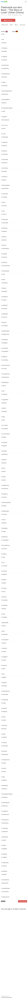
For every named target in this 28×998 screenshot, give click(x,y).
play (16, 24)
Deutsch (3, 901)
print (12, 24)
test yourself (23, 24)
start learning (8, 20)
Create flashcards (22, 901)
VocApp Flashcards (5, 996)
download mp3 (5, 24)
